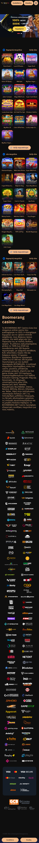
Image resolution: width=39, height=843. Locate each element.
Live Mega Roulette (8, 305)
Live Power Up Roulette (21, 275)
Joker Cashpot (7, 97)
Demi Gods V (7, 66)
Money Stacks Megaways (9, 216)
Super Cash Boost (31, 97)
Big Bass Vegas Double (9, 143)
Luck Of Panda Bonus (20, 66)
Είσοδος (28, 3)
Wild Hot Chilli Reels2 (20, 216)
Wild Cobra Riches (19, 170)
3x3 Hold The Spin (19, 112)
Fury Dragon (31, 216)
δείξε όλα (33, 50)
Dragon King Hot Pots (8, 232)
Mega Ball (19, 290)
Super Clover (7, 201)
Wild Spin (19, 81)
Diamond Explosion (8, 170)
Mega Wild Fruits (19, 97)
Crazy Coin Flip (31, 275)
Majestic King (19, 186)
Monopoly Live (31, 290)
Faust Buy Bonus (31, 186)
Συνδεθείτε (17, 3)
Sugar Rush (31, 66)
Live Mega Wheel (19, 305)
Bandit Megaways (31, 232)
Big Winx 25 (7, 127)
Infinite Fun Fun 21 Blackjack (11, 275)
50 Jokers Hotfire (31, 112)
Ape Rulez (31, 201)
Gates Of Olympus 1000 (9, 81)
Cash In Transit (19, 201)
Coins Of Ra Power (19, 127)
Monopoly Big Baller (8, 290)
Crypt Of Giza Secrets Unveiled (11, 186)
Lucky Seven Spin (7, 112)
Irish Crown (7, 247)
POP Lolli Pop (19, 232)
